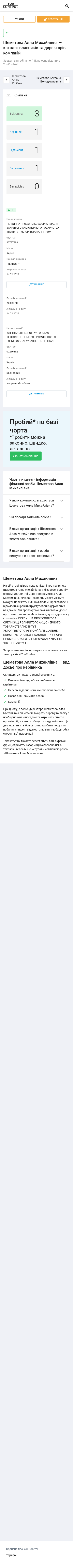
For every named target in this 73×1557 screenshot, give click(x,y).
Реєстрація (53, 19)
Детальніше (36, 284)
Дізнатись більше (25, 456)
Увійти (19, 19)
